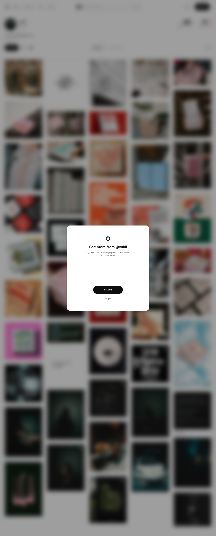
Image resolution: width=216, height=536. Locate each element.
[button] (108, 290)
